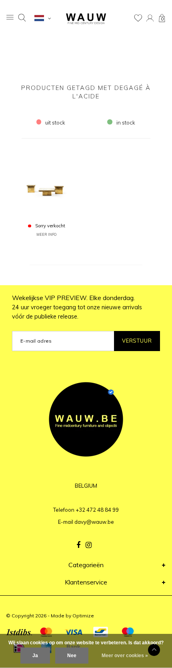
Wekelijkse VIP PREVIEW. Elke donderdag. (77, 307)
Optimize (83, 616)
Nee (71, 655)
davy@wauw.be (94, 522)
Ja (35, 655)
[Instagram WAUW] (89, 545)
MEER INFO (46, 234)
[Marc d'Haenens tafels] (47, 184)
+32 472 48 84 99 (97, 510)
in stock (125, 122)
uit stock (55, 122)
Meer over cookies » (125, 655)
